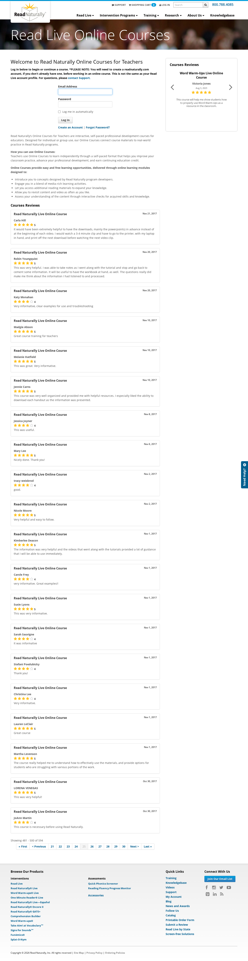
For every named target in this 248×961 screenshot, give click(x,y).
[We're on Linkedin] (215, 894)
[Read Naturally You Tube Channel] (229, 887)
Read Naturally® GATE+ (25, 911)
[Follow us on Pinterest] (207, 894)
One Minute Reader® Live (27, 897)
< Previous (39, 846)
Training (150, 15)
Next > (134, 846)
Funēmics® (18, 935)
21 (52, 846)
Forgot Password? (98, 127)
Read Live (84, 15)
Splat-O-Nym (19, 939)
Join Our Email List (220, 879)
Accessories (96, 895)
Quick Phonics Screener (103, 883)
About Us (195, 15)
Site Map (79, 952)
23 (68, 846)
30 (123, 846)
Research (172, 15)
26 (92, 846)
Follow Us (172, 910)
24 (76, 846)
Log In (165, 5)
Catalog (171, 915)
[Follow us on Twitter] (221, 887)
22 (60, 846)
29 (115, 846)
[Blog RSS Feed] (221, 894)
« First (23, 846)
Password (64, 99)
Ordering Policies (115, 952)
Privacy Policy (94, 952)
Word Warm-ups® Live (25, 893)
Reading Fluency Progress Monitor (109, 888)
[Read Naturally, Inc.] (30, 12)
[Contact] (244, 474)
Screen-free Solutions (180, 934)
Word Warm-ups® (22, 921)
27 (100, 846)
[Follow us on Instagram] (214, 887)
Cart (143, 5)
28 (107, 846)
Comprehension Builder (26, 916)
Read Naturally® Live (24, 888)
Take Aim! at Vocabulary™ (27, 925)
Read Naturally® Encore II (27, 907)
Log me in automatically (77, 112)
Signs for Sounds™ (22, 930)
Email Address (67, 86)
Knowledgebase (222, 15)
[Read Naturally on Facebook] (207, 887)
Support (120, 5)
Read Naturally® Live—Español (30, 902)
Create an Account (70, 127)
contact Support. (79, 78)
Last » (148, 846)
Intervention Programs (117, 15)
